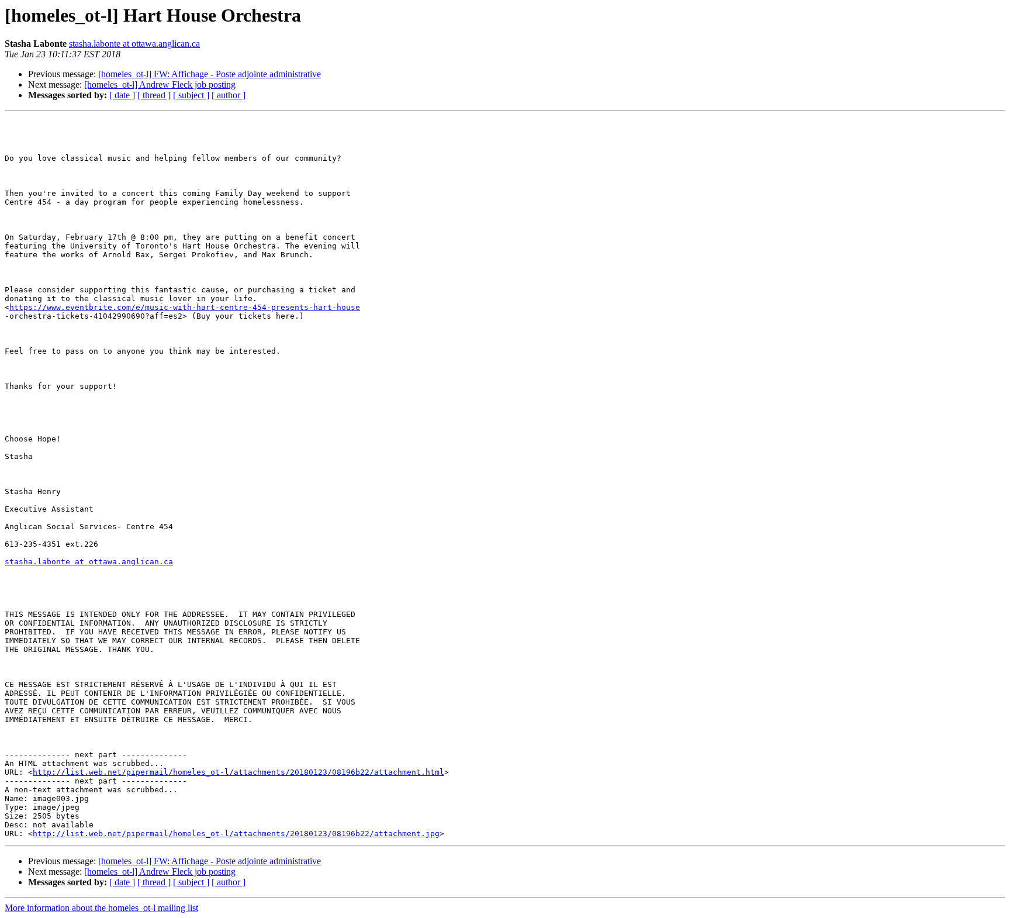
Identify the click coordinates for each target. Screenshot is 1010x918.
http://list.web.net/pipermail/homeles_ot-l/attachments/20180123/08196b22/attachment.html (238, 772)
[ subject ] (191, 95)
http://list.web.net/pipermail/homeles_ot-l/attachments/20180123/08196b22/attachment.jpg (236, 833)
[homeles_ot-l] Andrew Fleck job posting (160, 84)
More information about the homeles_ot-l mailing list (101, 908)
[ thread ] (154, 95)
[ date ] (122, 95)
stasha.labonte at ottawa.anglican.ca (134, 44)
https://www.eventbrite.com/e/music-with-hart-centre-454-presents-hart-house (184, 307)
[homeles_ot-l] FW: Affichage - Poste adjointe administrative (209, 74)
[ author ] (228, 95)
